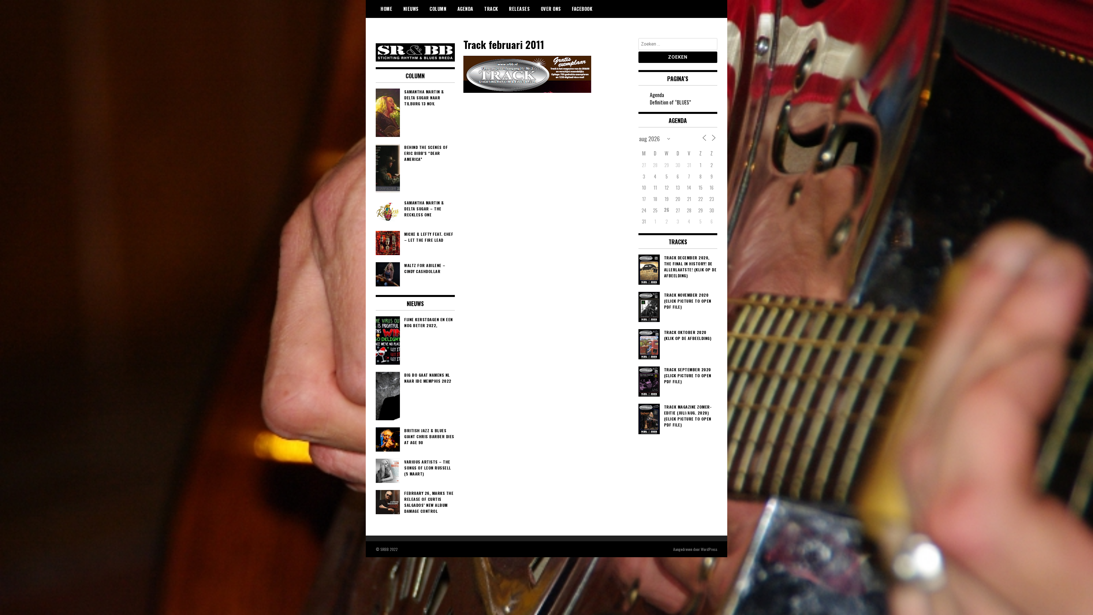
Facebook (582, 8)
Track (491, 8)
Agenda (465, 8)
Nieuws (411, 8)
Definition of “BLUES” (670, 102)
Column (438, 8)
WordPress (709, 549)
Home (386, 8)
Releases (519, 8)
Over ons (551, 8)
